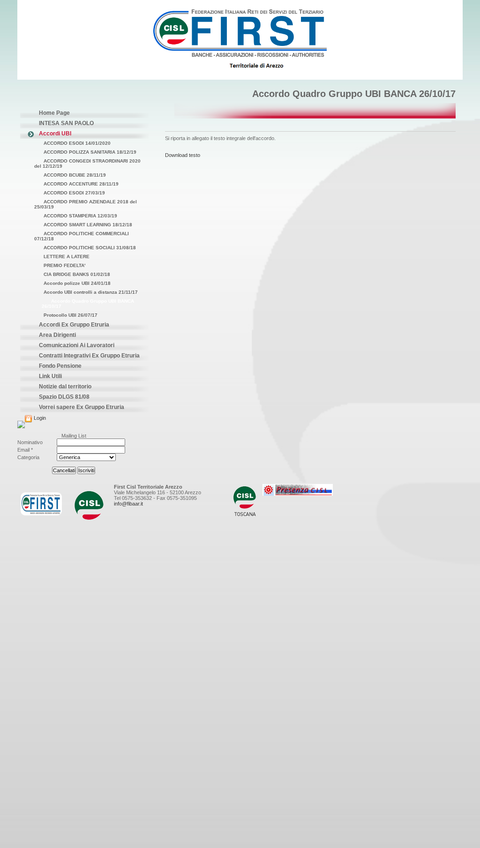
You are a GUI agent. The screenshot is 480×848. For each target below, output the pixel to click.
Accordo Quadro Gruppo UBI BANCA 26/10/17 (88, 303)
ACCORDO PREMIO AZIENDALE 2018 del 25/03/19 (85, 204)
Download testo (182, 155)
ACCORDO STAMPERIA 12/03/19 (80, 215)
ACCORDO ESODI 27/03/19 (74, 192)
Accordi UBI (55, 133)
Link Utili (50, 376)
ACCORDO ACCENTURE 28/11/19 (81, 183)
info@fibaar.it (128, 503)
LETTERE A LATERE (67, 256)
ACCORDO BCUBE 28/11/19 (75, 175)
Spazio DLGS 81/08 (64, 397)
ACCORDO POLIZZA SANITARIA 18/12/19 (90, 152)
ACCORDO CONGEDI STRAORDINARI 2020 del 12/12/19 (87, 163)
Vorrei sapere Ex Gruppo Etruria (81, 407)
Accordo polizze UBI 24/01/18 (77, 283)
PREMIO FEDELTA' (64, 265)
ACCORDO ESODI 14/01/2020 (77, 143)
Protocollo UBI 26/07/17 (71, 315)
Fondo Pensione (60, 366)
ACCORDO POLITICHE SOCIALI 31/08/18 (90, 247)
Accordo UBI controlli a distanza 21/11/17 (91, 292)
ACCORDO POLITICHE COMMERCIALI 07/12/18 (81, 236)
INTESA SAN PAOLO (66, 123)
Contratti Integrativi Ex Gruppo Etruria (89, 355)
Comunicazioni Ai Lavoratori (76, 345)
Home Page (54, 113)
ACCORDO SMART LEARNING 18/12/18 (88, 224)
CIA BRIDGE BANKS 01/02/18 (77, 274)
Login (39, 418)
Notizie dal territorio (65, 386)
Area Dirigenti (57, 335)
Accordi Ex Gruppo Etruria (74, 324)
